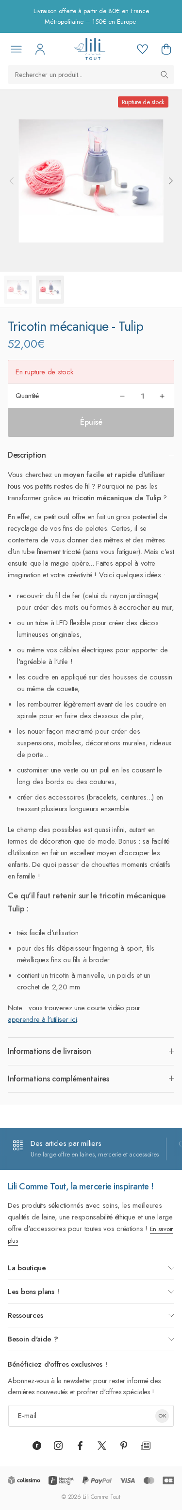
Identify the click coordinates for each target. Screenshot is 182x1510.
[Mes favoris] (142, 49)
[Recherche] (164, 74)
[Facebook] (80, 1445)
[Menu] (16, 49)
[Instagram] (58, 1445)
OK (162, 1415)
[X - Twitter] (102, 1445)
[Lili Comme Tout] (89, 49)
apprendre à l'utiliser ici (42, 1019)
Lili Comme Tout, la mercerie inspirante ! (81, 1186)
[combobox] (91, 74)
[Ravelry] (37, 1445)
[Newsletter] (145, 1445)
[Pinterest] (123, 1445)
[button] (166, 49)
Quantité (27, 395)
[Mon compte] (39, 49)
